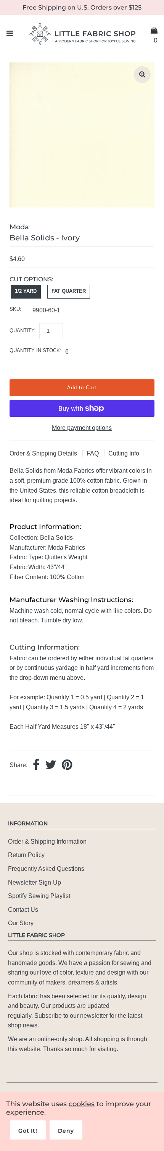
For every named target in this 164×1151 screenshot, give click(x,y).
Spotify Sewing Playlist (39, 896)
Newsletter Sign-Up (34, 882)
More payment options (82, 427)
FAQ (93, 453)
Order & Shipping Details (44, 453)
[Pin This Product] (67, 765)
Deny (66, 1130)
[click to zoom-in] (142, 74)
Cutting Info (123, 453)
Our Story (21, 923)
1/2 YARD (26, 291)
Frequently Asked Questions (46, 868)
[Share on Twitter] (50, 765)
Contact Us (23, 909)
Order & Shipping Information (47, 841)
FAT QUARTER (68, 291)
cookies (82, 1104)
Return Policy (26, 855)
